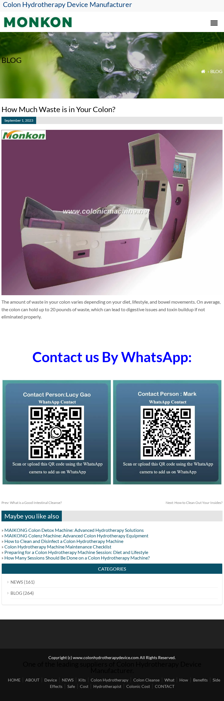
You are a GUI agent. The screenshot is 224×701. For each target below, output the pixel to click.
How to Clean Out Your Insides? (194, 502)
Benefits (200, 679)
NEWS (16, 582)
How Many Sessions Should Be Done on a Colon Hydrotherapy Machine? (77, 557)
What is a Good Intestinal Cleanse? (31, 502)
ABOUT (32, 679)
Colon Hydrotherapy (109, 679)
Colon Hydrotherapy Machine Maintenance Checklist (57, 546)
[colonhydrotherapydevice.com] (38, 26)
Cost (84, 686)
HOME (14, 679)
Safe (71, 686)
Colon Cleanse (146, 679)
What (169, 679)
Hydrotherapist (107, 686)
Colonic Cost (138, 686)
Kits (82, 679)
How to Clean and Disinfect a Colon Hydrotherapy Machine (63, 541)
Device (50, 679)
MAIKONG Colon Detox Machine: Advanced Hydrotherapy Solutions (74, 530)
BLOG (216, 71)
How (183, 679)
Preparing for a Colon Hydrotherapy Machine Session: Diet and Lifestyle (76, 552)
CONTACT (164, 686)
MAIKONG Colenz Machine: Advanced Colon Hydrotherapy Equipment (76, 535)
